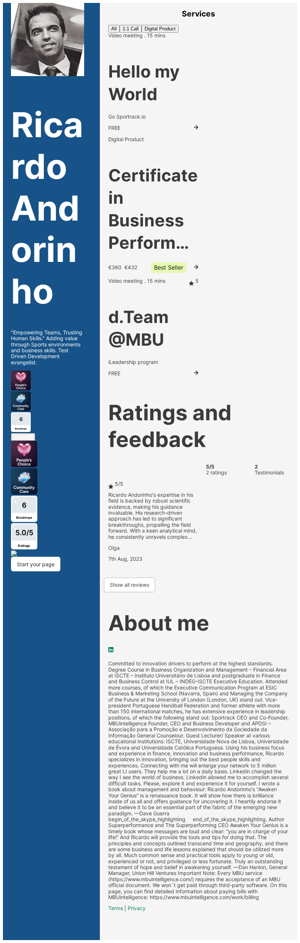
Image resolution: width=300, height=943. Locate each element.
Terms (115, 908)
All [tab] (114, 28)
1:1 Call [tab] (131, 28)
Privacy (137, 908)
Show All (23, 437)
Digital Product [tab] (160, 28)
